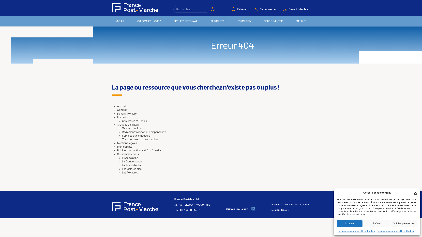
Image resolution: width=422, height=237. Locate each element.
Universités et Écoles (134, 121)
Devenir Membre (127, 113)
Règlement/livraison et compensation (144, 132)
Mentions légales (127, 143)
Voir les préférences (404, 223)
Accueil (119, 21)
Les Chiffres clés (132, 169)
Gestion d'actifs (131, 128)
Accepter (350, 223)
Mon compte (124, 146)
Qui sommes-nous (128, 154)
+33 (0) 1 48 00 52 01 (187, 210)
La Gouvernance (132, 161)
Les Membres (130, 172)
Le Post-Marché (131, 165)
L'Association (130, 157)
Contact (301, 21)
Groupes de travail (185, 21)
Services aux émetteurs (136, 135)
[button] (415, 192)
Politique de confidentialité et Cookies (356, 231)
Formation (123, 117)
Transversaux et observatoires (140, 139)
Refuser (377, 223)
